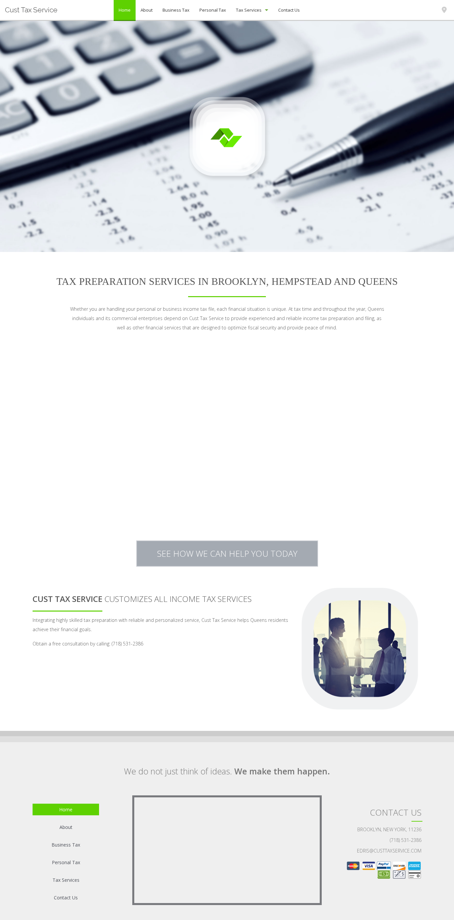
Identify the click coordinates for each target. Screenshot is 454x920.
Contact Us (289, 10)
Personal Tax (212, 10)
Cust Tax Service (31, 10)
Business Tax (176, 10)
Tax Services (249, 10)
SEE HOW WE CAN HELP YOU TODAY (227, 553)
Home (125, 10)
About (147, 10)
